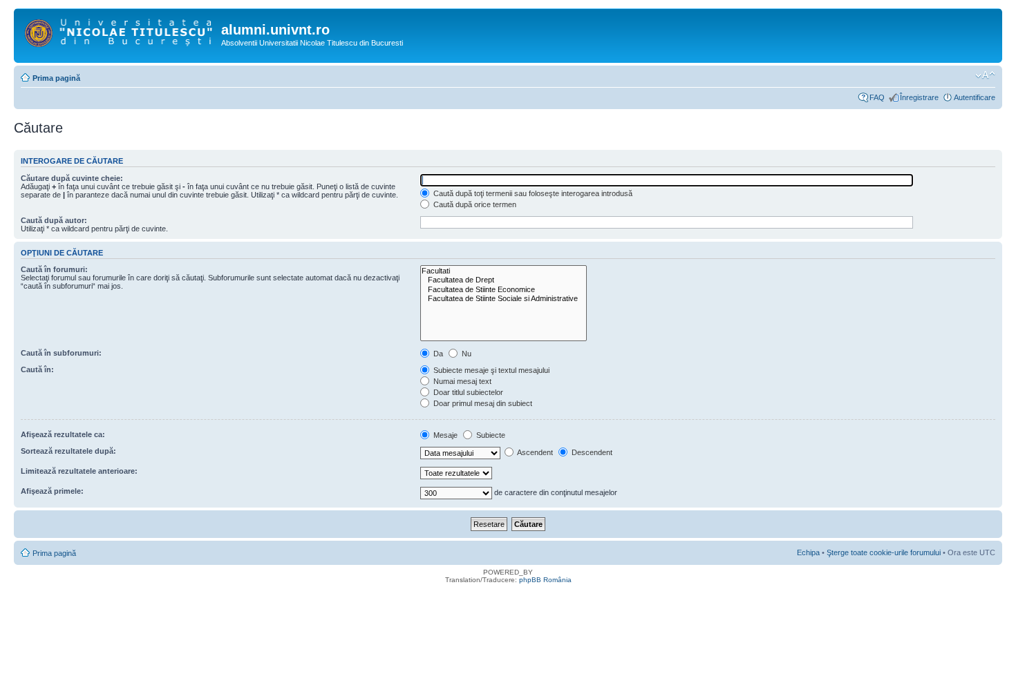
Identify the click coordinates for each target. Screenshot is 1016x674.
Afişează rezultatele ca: (63, 434)
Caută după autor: (54, 220)
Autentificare (974, 97)
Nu (465, 353)
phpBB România (545, 580)
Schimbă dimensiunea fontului (985, 75)
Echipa (808, 552)
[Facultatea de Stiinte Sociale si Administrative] (503, 298)
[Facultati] (503, 271)
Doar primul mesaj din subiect (481, 403)
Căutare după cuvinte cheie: (72, 178)
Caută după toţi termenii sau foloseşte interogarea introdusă (531, 193)
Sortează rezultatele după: (68, 451)
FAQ (877, 97)
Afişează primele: (52, 491)
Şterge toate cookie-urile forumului (884, 552)
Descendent (591, 452)
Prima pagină (56, 78)
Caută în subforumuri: (61, 353)
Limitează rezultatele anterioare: (79, 471)
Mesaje (444, 435)
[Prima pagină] (119, 30)
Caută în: (37, 369)
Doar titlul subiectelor (467, 392)
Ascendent (534, 452)
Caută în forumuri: (54, 269)
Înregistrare (919, 97)
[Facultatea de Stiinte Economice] (503, 289)
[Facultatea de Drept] (503, 280)
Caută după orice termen (473, 204)
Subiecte (489, 435)
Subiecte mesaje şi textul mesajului (490, 370)
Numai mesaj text (461, 381)
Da (437, 353)
